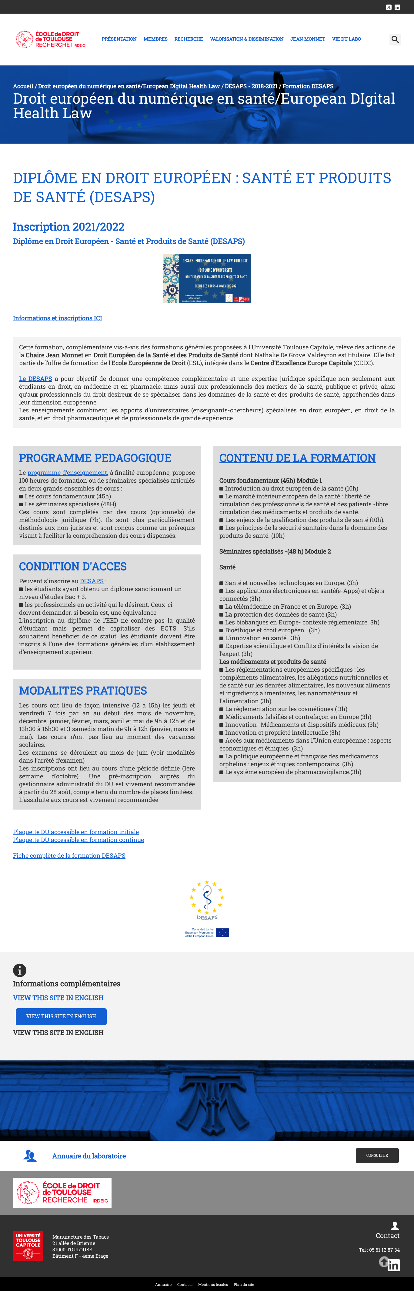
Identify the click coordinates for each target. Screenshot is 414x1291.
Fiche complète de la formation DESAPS (69, 855)
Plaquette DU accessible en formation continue (78, 839)
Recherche (189, 39)
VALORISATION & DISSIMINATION (247, 39)
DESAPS (92, 581)
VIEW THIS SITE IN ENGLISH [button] (61, 1016)
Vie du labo (346, 39)
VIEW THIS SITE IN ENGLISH (58, 997)
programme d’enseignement (67, 472)
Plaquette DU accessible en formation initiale (76, 832)
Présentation (119, 39)
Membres (156, 39)
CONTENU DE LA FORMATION (297, 457)
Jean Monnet (307, 39)
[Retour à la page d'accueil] (50, 39)
